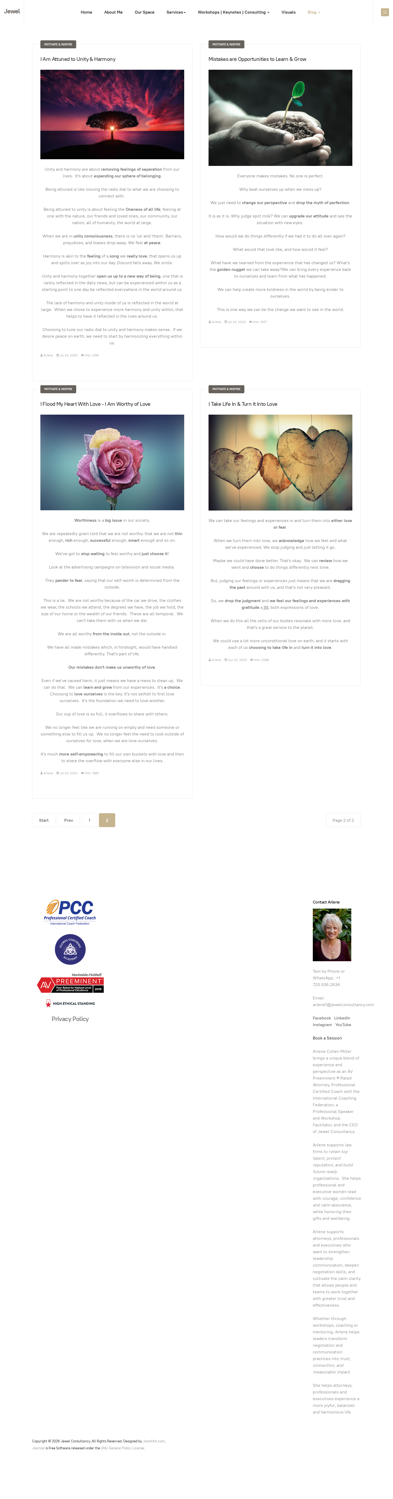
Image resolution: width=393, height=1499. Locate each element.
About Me (113, 12)
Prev (68, 820)
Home (86, 12)
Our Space (145, 12)
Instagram (322, 1024)
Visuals (289, 12)
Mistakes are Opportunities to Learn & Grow (257, 59)
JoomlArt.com (154, 1441)
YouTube (343, 1024)
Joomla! (38, 1448)
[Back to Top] (377, 1483)
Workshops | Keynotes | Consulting (232, 12)
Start (44, 820)
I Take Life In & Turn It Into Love (243, 403)
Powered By (353, 1443)
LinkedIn (342, 1018)
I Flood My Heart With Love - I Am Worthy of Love (95, 403)
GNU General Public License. (123, 1448)
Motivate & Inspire (58, 44)
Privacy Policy (70, 1019)
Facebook (323, 1018)
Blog (313, 12)
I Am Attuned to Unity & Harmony (77, 59)
